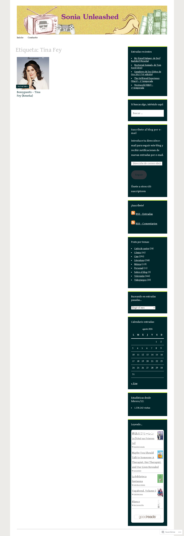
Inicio (20, 37)
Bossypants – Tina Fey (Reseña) (28, 93)
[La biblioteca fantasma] (160, 482)
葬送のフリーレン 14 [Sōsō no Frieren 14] (143, 438)
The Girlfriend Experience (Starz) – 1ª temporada (145, 80)
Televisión (139, 276)
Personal (138, 268)
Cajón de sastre (141, 248)
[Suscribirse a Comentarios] (133, 223)
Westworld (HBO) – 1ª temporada (142, 86)
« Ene (134, 383)
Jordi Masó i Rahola (139, 485)
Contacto (33, 37)
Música (137, 264)
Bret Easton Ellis (139, 505)
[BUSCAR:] (147, 113)
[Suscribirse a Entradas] (133, 214)
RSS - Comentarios (146, 223)
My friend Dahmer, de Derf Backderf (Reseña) (145, 59)
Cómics (137, 252)
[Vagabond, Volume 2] (160, 495)
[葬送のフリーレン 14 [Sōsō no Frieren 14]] (160, 439)
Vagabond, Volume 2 (144, 490)
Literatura (139, 260)
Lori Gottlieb (137, 471)
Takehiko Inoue (138, 494)
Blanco (136, 501)
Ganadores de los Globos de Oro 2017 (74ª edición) (146, 73)
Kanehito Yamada (139, 447)
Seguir (139, 174)
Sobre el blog (140, 272)
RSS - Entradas (144, 214)
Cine (136, 256)
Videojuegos (140, 280)
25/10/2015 (23, 86)
